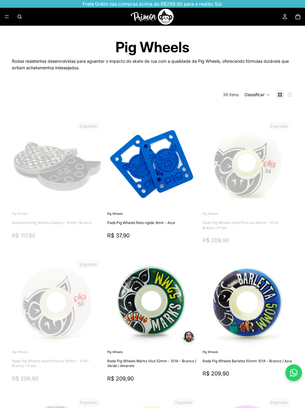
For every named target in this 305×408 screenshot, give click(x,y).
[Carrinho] (297, 16)
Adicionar (193, 200)
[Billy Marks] (188, 337)
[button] (257, 94)
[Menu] (7, 17)
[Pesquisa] (19, 16)
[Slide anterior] (211, 164)
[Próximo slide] (284, 164)
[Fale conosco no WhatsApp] (293, 372)
